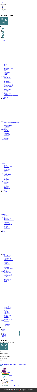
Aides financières (6, 263)
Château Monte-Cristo (7, 310)
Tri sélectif (3, 181)
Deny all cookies (16, 390)
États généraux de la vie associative (9, 84)
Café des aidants (6, 269)
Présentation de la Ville (7, 93)
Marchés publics (6, 128)
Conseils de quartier (7, 77)
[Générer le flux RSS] (32, 338)
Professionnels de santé (7, 280)
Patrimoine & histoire (5, 92)
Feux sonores (6, 257)
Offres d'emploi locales (7, 137)
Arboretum (5, 176)
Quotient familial (6, 127)
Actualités (4, 336)
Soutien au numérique (7, 266)
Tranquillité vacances (7, 185)
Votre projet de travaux (7, 169)
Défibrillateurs (6, 278)
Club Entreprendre (6, 90)
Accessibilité (13, 364)
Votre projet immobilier (7, 168)
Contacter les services (7, 72)
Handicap (3, 254)
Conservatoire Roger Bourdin (8, 306)
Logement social (6, 262)
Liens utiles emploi (6, 138)
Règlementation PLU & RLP (8, 166)
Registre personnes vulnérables (8, 268)
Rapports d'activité (6, 69)
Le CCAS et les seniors (7, 272)
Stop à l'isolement (6, 267)
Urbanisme (3, 163)
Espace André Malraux (7, 81)
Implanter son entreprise (7, 89)
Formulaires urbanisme (7, 134)
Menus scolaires (6, 219)
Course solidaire (6, 325)
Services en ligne (4, 121)
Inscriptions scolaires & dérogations (9, 220)
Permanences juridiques (7, 265)
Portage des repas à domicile (8, 274)
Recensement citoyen (7, 124)
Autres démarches (4, 129)
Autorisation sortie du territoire (8, 132)
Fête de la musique (6, 317)
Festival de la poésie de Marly (8, 318)
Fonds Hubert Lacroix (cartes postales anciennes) (11, 95)
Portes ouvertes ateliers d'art (8, 319)
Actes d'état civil (6, 130)
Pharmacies (5, 281)
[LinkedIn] (3, 34)
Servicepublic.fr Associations (8, 86)
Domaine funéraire (6, 131)
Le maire (5, 64)
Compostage (6, 183)
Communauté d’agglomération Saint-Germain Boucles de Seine (13, 75)
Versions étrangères (3, 4)
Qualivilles (5, 74)
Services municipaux (7, 71)
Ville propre (5, 178)
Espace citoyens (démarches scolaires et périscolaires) (11, 122)
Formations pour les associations (8, 85)
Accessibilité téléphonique (7, 258)
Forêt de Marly (6, 175)
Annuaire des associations (7, 79)
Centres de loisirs (6, 222)
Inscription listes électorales (8, 125)
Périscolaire (3, 221)
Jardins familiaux (6, 179)
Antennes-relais (6, 172)
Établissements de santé (7, 279)
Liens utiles (5, 270)
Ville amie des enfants (7, 229)
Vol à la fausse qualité (7, 188)
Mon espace (21, 364)
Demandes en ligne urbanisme (8, 164)
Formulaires (5, 165)
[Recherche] (0, 26)
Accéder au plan (4, 360)
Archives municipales (7, 94)
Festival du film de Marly (7, 315)
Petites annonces (4, 362)
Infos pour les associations (7, 82)
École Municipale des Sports (8, 323)
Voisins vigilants (6, 187)
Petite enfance (4, 214)
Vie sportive (4, 320)
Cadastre (5, 171)
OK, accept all (30, 389)
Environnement (4, 173)
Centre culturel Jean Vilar (7, 308)
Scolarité (3, 217)
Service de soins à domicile (8, 275)
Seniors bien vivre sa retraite (6, 271)
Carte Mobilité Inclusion (7, 255)
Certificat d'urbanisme (7, 170)
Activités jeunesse (4, 225)
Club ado (5, 227)
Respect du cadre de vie (7, 177)
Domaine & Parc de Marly (8, 174)
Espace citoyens (4, 230)
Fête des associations (7, 80)
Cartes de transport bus (7, 256)
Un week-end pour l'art (7, 314)
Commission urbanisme (7, 78)
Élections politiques (5, 139)
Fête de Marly (6, 316)
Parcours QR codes (6, 97)
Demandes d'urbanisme (7, 126)
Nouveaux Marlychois (7, 73)
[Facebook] (3, 28)
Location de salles (6, 83)
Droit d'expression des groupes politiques (10, 67)
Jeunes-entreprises (6, 91)
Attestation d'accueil (7, 133)
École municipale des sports (8, 224)
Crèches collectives (6, 215)
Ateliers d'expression (7, 223)
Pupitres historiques (7, 96)
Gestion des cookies (3, 364)
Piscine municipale (6, 321)
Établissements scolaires (7, 218)
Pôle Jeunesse (6, 226)
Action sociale (4, 261)
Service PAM (6, 277)
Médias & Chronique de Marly (8, 68)
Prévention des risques (7, 189)
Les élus (5, 65)
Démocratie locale (4, 76)
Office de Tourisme (6, 311)
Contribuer (24, 364)
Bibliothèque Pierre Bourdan (8, 307)
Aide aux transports (7, 264)
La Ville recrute (6, 136)
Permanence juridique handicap (8, 260)
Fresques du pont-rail (7, 313)
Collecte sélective (6, 182)
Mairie (3, 63)
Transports (3, 190)
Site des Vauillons (6, 167)
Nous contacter (17, 364)
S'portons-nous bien (7, 324)
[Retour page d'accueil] (4, 24)
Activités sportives (6, 322)
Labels (1, 366)
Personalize (22, 390)
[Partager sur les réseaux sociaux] (36, 337)
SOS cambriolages (6, 186)
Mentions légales (8, 364)
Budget (5, 70)
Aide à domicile (6, 276)
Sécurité (3, 184)
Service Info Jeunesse (7, 228)
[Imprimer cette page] (30, 337)
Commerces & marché (7, 88)
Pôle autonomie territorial (7, 259)
